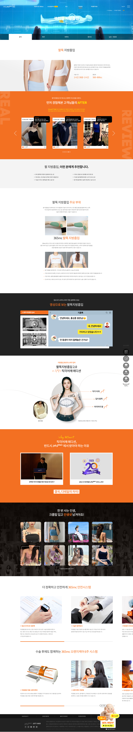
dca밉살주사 (51, 6)
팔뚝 (20, 37)
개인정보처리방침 (82, 716)
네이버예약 (126, 373)
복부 (43, 37)
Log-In (123, 6)
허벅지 (67, 37)
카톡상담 (126, 366)
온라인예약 (126, 380)
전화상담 (126, 359)
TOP (125, 385)
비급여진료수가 (25, 716)
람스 (66, 6)
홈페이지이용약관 (64, 716)
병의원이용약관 (45, 716)
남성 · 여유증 (113, 37)
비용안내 (126, 353)
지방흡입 (80, 6)
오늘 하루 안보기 (111, 729)
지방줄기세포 (94, 6)
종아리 (90, 37)
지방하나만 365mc (39, 6)
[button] (113, 133)
